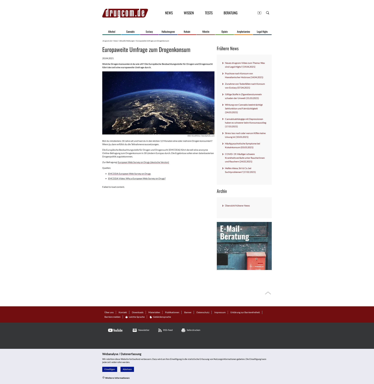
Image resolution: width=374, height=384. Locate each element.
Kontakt (123, 312)
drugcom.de (107, 41)
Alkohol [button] (111, 31)
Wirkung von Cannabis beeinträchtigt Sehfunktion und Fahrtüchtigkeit (244, 108)
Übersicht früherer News (237, 205)
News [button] (169, 12)
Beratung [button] (231, 12)
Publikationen (172, 312)
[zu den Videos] (259, 12)
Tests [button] (209, 12)
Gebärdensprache (162, 316)
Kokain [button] (187, 31)
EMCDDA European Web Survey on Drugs (129, 173)
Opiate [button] (224, 31)
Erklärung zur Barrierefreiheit (245, 312)
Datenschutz (202, 312)
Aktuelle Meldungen (127, 41)
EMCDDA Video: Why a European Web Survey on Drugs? (137, 178)
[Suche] (267, 12)
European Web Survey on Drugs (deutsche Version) (143, 162)
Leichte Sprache (136, 316)
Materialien (154, 312)
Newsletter (143, 330)
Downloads (137, 312)
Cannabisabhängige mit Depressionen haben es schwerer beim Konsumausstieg (245, 123)
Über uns (109, 312)
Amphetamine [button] (243, 31)
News (116, 41)
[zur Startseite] (125, 13)
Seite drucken (193, 330)
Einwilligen (109, 369)
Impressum (220, 312)
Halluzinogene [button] (168, 31)
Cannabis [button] (130, 31)
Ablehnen (127, 369)
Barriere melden (112, 316)
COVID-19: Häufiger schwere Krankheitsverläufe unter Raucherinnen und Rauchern (245, 158)
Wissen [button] (189, 12)
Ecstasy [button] (149, 31)
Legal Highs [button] (262, 31)
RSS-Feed (168, 330)
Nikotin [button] (205, 31)
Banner (188, 312)
